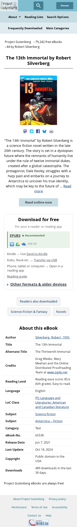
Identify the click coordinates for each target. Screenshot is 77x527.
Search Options (58, 17)
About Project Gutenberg (28, 499)
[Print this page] (51, 131)
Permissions (19, 507)
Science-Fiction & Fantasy (29, 311)
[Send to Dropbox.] (12, 244)
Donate (65, 5)
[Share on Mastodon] (25, 131)
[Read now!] (38, 124)
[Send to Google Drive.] (18, 244)
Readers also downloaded (38, 301)
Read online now (38, 202)
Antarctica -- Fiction (49, 421)
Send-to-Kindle (37, 254)
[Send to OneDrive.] (23, 244)
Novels (61, 311)
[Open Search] (38, 6)
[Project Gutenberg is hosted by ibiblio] (38, 524)
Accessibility (59, 507)
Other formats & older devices (38, 284)
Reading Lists (34, 17)
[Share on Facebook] (38, 131)
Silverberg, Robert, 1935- (52, 337)
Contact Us (34, 515)
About (14, 17)
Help (48, 515)
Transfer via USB (45, 260)
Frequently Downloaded (25, 28)
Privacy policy (57, 499)
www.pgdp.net (57, 372)
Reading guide (17, 276)
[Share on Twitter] (31, 131)
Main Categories (57, 28)
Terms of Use (39, 507)
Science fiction (45, 414)
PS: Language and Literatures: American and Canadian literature (52, 402)
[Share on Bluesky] (44, 131)
